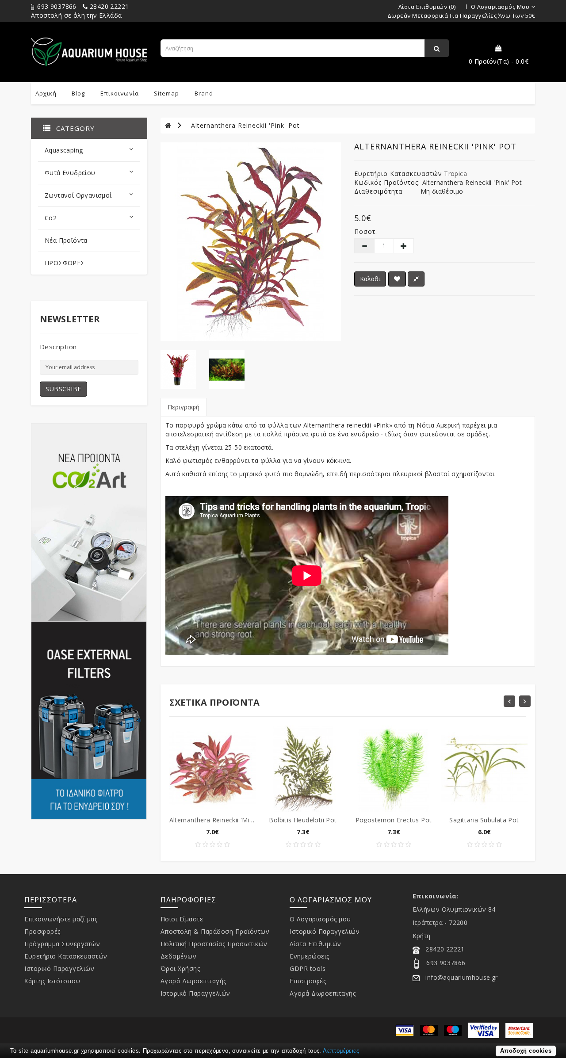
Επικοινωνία (119, 93)
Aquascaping (64, 150)
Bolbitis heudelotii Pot (303, 820)
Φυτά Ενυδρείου (70, 172)
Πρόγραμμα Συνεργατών (62, 944)
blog (78, 93)
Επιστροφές (308, 981)
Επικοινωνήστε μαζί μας (60, 919)
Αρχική (46, 93)
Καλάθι (370, 279)
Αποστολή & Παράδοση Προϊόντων (215, 931)
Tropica (455, 173)
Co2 (51, 218)
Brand (204, 93)
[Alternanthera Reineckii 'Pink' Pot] (251, 241)
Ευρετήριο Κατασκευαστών (65, 956)
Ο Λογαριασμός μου (320, 919)
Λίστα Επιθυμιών (315, 944)
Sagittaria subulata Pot (484, 820)
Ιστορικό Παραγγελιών (59, 968)
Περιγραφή (183, 407)
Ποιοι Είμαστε (182, 919)
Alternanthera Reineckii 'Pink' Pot (245, 125)
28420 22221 (108, 6)
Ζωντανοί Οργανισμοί (78, 195)
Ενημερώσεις (309, 956)
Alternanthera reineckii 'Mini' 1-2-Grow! (228, 820)
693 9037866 (55, 6)
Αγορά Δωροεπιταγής (193, 981)
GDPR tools (307, 968)
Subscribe (63, 389)
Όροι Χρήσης (180, 968)
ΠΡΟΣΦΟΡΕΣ (65, 263)
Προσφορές (42, 931)
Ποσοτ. (365, 231)
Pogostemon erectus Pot (394, 820)
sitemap (166, 93)
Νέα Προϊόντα (66, 240)
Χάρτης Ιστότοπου (52, 981)
